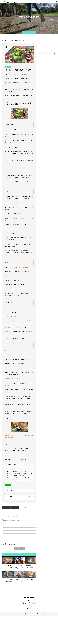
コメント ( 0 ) (11, 507)
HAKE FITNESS (29, 597)
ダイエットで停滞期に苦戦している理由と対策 (19, 567)
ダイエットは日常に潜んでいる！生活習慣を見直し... (8, 581)
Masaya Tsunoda (12, 490)
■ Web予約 (37, 613)
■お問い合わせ (42, 613)
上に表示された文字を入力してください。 (9, 544)
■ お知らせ (14, 613)
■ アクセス (20, 613)
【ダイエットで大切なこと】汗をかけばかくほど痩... (19, 581)
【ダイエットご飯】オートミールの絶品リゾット (8, 567)
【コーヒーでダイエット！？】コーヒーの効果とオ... (30, 581)
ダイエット (8, 66)
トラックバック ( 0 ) (28, 507)
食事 (22, 490)
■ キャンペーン (31, 613)
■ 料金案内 (25, 613)
